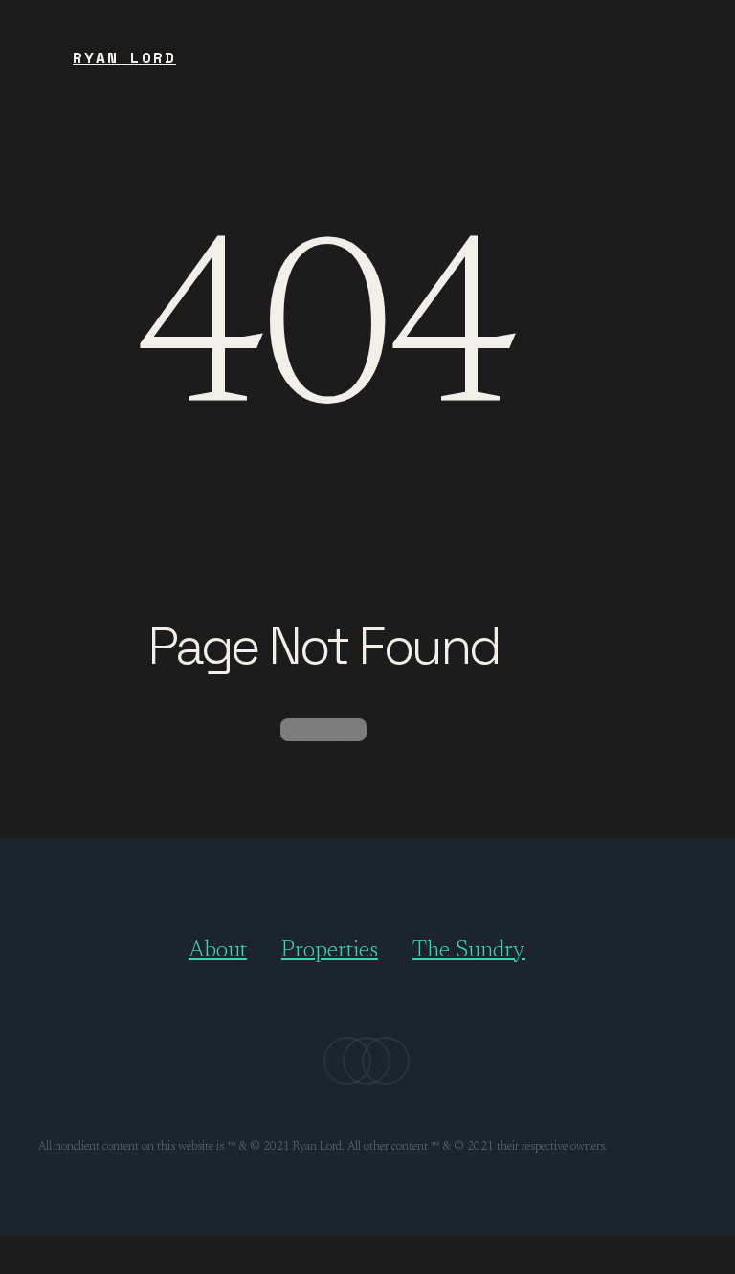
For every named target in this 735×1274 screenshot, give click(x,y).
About (218, 950)
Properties (329, 950)
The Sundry (468, 950)
